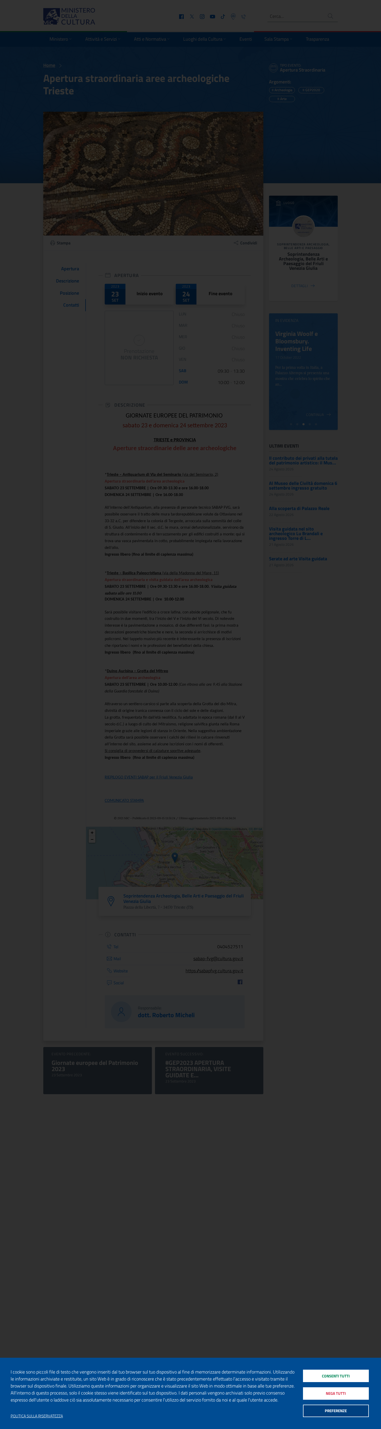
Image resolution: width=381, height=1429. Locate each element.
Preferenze (336, 1411)
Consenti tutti (336, 1376)
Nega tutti (336, 1393)
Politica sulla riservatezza (37, 1416)
